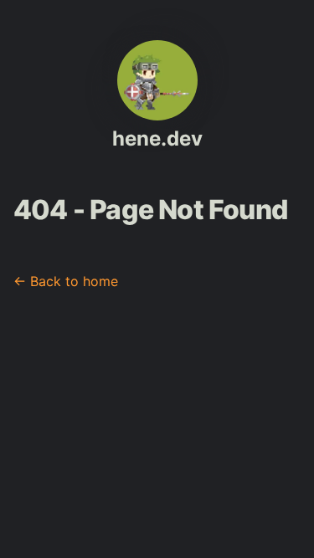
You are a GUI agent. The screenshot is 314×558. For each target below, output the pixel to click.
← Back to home (65, 281)
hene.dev (157, 138)
